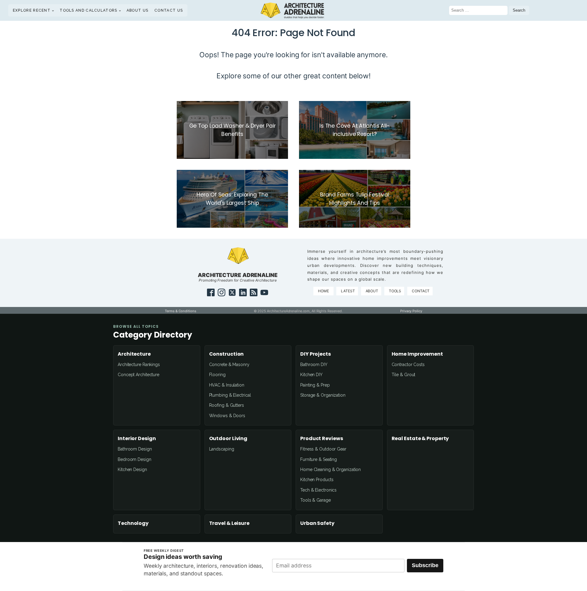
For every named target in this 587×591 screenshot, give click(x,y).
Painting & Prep (315, 385)
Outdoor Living (228, 439)
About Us (137, 10)
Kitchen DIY (311, 374)
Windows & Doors (227, 415)
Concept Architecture (138, 374)
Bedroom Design (134, 459)
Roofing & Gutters (226, 405)
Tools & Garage (315, 500)
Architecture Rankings (139, 364)
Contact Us (168, 10)
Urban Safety (317, 523)
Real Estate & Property (420, 439)
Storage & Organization (322, 395)
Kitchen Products (316, 479)
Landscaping (221, 449)
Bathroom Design (135, 449)
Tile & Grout (403, 374)
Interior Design (137, 439)
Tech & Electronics (318, 490)
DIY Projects (315, 354)
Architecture (134, 354)
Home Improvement (417, 354)
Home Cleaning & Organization (330, 469)
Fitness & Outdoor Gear (323, 449)
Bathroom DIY (313, 364)
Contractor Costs (408, 364)
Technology (133, 523)
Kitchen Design (132, 469)
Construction (226, 354)
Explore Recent (31, 10)
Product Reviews (321, 439)
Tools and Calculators (88, 10)
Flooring (217, 374)
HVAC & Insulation (226, 385)
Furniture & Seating (318, 459)
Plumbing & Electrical (230, 395)
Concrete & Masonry (229, 364)
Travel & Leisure (229, 523)
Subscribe (425, 565)
